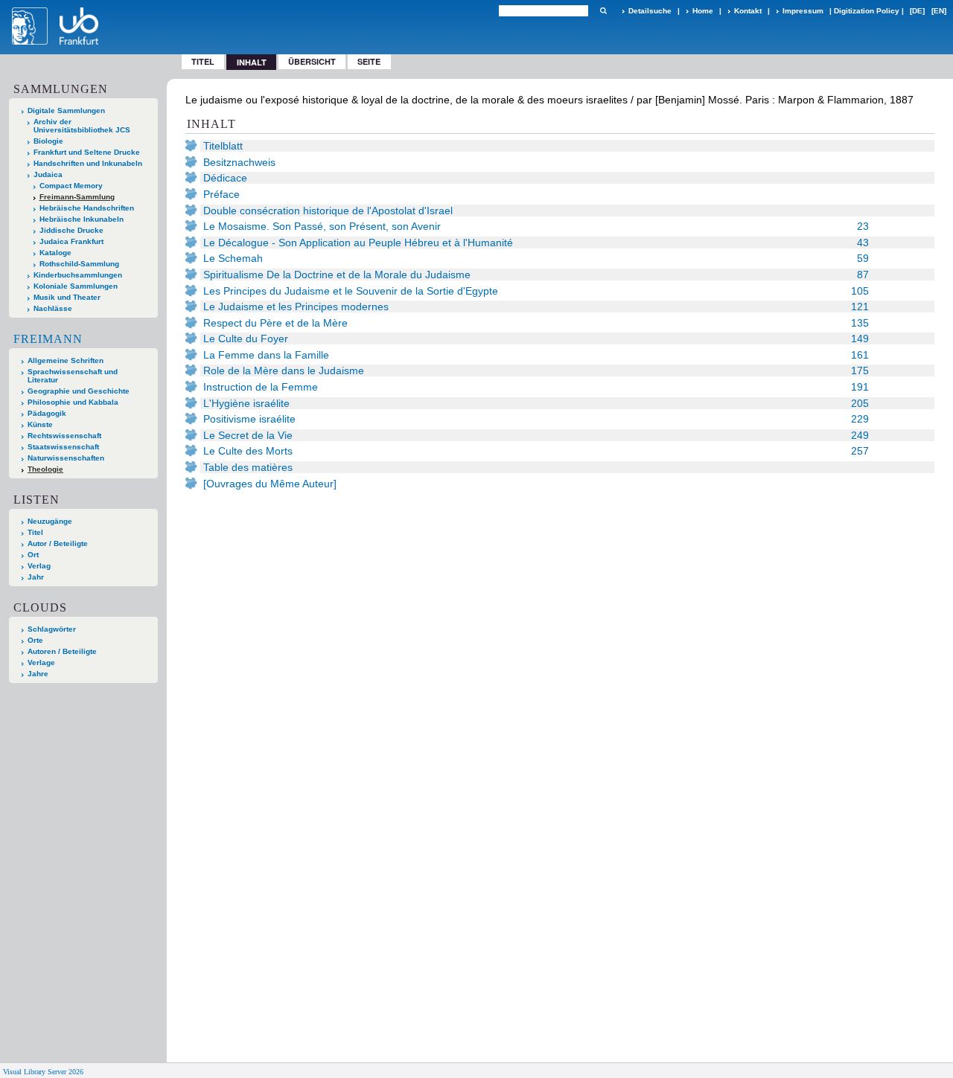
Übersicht (312, 61)
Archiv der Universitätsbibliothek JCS (82, 126)
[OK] (603, 10)
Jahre (38, 674)
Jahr (36, 577)
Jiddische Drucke (71, 230)
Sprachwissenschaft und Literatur (73, 376)
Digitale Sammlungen (66, 110)
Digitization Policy (866, 11)
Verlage (41, 662)
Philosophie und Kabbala (73, 402)
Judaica (48, 174)
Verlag (39, 566)
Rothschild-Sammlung (79, 264)
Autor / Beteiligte (58, 543)
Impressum (803, 11)
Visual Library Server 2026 (43, 1072)
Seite (368, 61)
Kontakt (748, 11)
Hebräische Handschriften (86, 208)
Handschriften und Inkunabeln (88, 163)
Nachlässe (53, 308)
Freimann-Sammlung (77, 197)
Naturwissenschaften (66, 458)
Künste (40, 424)
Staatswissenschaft (63, 447)
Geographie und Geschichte (79, 391)
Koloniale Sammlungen (76, 286)
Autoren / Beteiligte (62, 651)
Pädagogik (47, 413)
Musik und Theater (67, 297)
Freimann (48, 339)
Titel (202, 61)
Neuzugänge (50, 521)
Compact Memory (71, 186)
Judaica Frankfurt (71, 241)
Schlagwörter (52, 629)
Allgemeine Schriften (65, 360)
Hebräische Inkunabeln (81, 219)
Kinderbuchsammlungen (78, 275)
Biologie (48, 141)
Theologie (45, 469)
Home (702, 11)
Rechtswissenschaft (64, 435)
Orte (35, 640)
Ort (33, 555)
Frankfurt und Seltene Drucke (87, 152)
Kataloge (55, 252)
